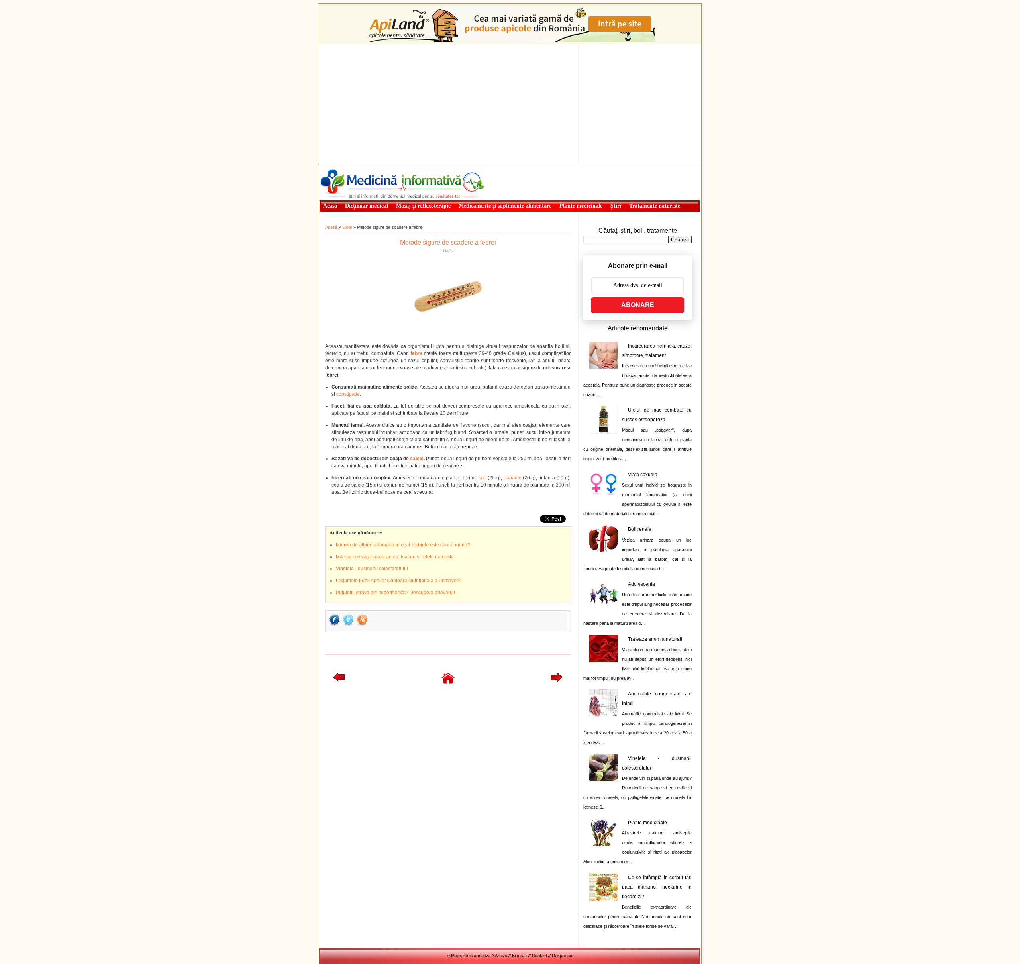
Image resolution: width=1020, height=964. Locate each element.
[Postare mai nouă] (339, 680)
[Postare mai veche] (557, 680)
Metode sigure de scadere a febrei (448, 242)
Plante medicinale (647, 822)
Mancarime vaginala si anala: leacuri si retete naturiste (395, 557)
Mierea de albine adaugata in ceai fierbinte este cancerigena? (403, 545)
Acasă (331, 227)
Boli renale (639, 529)
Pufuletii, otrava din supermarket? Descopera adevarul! (395, 592)
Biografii (519, 955)
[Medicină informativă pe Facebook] (334, 625)
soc (482, 478)
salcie (417, 458)
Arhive (501, 955)
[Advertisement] (509, 104)
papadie (513, 478)
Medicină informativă (340, 166)
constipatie (348, 394)
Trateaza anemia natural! (655, 639)
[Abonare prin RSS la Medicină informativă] (362, 625)
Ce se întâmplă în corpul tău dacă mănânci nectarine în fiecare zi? (657, 887)
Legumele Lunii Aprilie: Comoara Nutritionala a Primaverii (398, 580)
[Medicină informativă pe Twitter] (348, 625)
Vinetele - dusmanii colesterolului (372, 568)
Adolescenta (641, 584)
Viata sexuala (642, 474)
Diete (347, 227)
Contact (539, 955)
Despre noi (562, 955)
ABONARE (637, 305)
